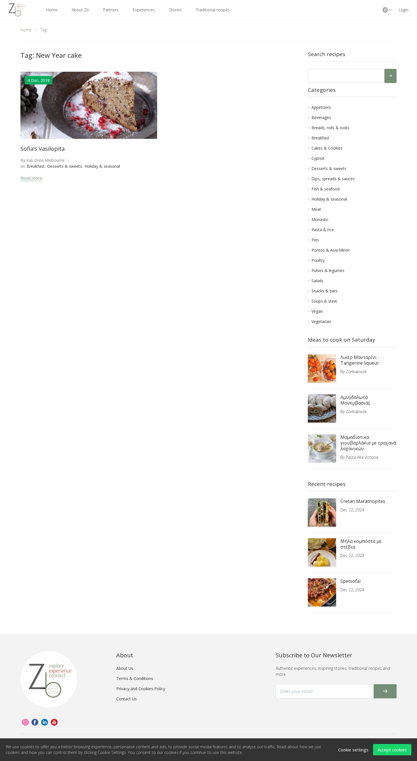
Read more (31, 178)
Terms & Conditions (134, 678)
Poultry (318, 260)
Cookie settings (353, 750)
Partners (111, 9)
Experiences (144, 9)
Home (52, 9)
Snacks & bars (324, 291)
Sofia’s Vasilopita (42, 148)
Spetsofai (350, 581)
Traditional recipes (213, 9)
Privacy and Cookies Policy (140, 688)
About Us (124, 668)
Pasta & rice (322, 229)
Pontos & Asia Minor (330, 250)
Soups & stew (324, 301)
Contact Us (126, 699)
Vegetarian (321, 321)
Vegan (317, 311)
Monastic (319, 219)
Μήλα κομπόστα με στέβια (361, 544)
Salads (317, 280)
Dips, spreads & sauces (333, 178)
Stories (175, 9)
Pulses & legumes (327, 270)
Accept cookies (392, 750)
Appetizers (321, 107)
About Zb (80, 9)
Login (403, 9)
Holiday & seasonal (102, 166)
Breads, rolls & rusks (330, 127)
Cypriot (318, 158)
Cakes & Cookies (327, 148)
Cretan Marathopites (362, 501)
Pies (315, 240)
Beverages (321, 117)
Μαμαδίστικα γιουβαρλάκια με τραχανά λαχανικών (368, 443)
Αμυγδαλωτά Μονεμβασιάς (355, 400)
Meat (316, 209)
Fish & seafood (325, 189)
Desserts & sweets (64, 166)
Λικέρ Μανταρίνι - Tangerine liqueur (360, 360)
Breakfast (36, 166)
